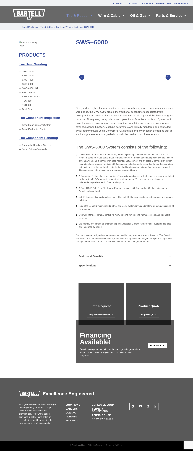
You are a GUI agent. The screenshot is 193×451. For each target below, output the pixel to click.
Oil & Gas (138, 16)
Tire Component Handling (38, 138)
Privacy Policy (102, 419)
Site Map (71, 420)
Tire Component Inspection (39, 118)
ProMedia (118, 445)
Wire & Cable (109, 16)
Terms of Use (101, 415)
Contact (72, 412)
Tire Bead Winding (33, 64)
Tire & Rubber (77, 16)
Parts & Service (169, 16)
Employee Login (103, 405)
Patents (71, 416)
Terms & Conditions (100, 409)
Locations (73, 405)
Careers (72, 408)
